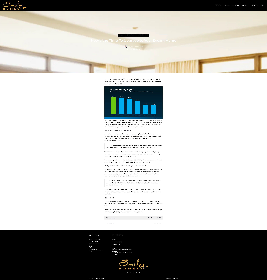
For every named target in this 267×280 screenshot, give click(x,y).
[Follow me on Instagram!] (128, 272)
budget (109, 194)
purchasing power (117, 174)
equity (139, 134)
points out (137, 176)
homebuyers (140, 81)
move (132, 127)
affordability (121, 124)
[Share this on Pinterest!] (157, 217)
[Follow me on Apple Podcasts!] (139, 272)
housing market (137, 136)
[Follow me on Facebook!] (133, 272)
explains (114, 140)
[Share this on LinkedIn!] (154, 217)
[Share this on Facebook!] (149, 217)
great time (120, 127)
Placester (175, 278)
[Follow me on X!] (136, 272)
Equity (121, 35)
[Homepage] (14, 5)
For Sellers (130, 35)
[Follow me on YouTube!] (130, 272)
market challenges (115, 122)
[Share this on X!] (151, 217)
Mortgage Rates (143, 35)
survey (114, 81)
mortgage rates (150, 169)
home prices (150, 136)
